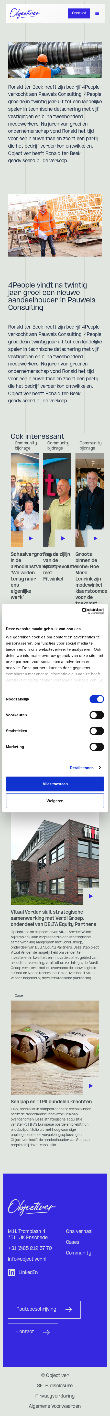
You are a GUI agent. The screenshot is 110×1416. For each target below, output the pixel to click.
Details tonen (82, 768)
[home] (25, 13)
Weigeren (55, 801)
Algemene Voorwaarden (55, 1406)
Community (78, 1253)
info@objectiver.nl (27, 1259)
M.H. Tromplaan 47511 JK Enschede (28, 1234)
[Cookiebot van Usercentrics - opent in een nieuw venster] (81, 611)
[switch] (97, 715)
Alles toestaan (55, 784)
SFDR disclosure (55, 1386)
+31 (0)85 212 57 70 (30, 1248)
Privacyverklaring (55, 1396)
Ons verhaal (79, 1231)
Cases (72, 1242)
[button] (97, 14)
